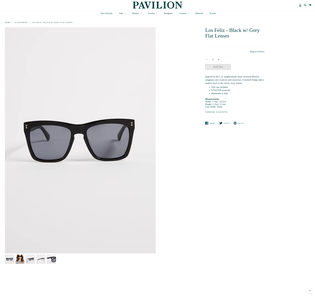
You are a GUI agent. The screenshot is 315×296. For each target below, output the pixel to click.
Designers (168, 13)
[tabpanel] (80, 140)
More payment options (247, 73)
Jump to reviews (257, 51)
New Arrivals (106, 13)
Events (213, 13)
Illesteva (222, 112)
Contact (183, 13)
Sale (121, 13)
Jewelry (151, 13)
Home (8, 22)
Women (136, 13)
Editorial (199, 13)
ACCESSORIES (21, 22)
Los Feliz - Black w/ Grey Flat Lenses (52, 22)
